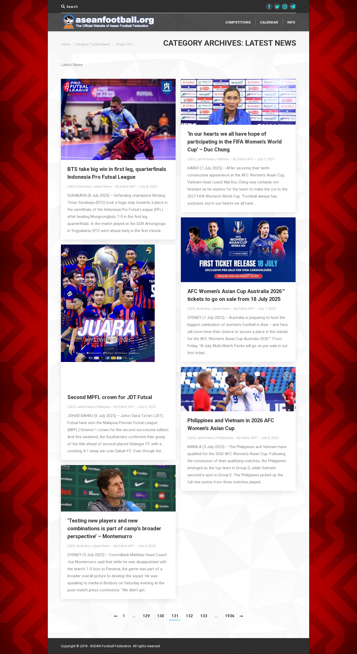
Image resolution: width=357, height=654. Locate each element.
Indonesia (83, 186)
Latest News (102, 186)
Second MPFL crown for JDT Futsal (109, 397)
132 (189, 616)
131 (175, 616)
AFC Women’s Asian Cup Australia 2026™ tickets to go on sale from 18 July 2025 (236, 295)
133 (203, 616)
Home (65, 44)
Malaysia (103, 407)
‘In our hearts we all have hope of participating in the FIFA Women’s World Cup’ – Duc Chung (234, 142)
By (126, 186)
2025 (71, 186)
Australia (203, 309)
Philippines (225, 438)
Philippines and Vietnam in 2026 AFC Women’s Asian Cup (230, 424)
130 (160, 616)
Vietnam (223, 159)
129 (146, 616)
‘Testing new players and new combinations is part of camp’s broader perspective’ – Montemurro (114, 528)
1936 (229, 616)
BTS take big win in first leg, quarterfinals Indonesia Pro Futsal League (116, 173)
